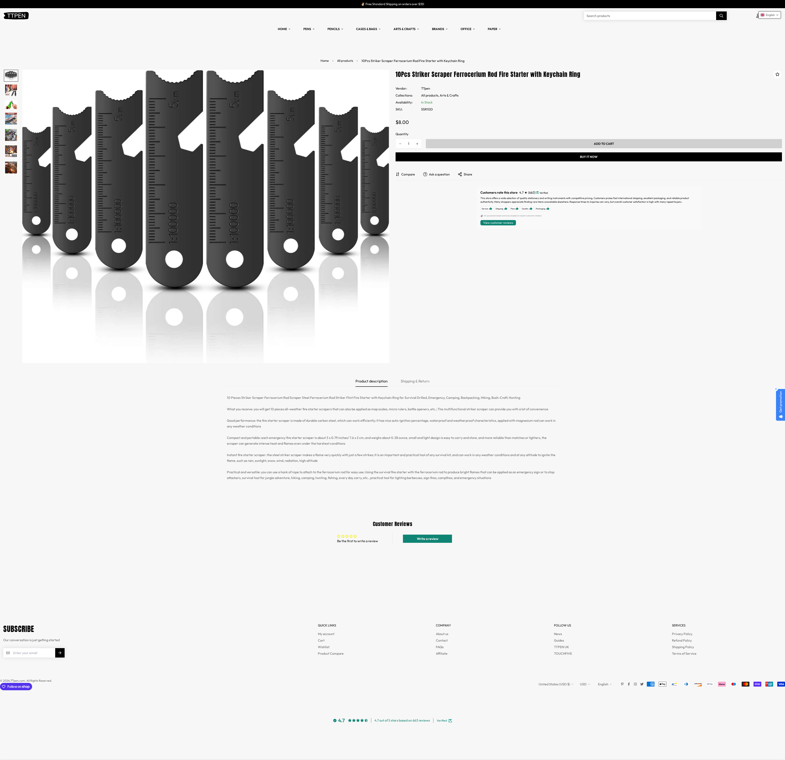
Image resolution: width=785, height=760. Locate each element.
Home (282, 29)
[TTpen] (16, 16)
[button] (770, 14)
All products (345, 61)
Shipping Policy (683, 647)
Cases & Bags (366, 29)
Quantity (402, 134)
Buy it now (589, 157)
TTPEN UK (561, 647)
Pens (307, 29)
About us (442, 634)
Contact (442, 640)
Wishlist (324, 647)
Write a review (427, 539)
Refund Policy (682, 640)
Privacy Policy (682, 634)
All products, (430, 95)
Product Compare (331, 653)
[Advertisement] (74, 596)
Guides (559, 640)
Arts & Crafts (405, 29)
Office (466, 29)
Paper (492, 29)
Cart (321, 640)
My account (326, 634)
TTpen (425, 88)
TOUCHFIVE (563, 653)
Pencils (333, 29)
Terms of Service (684, 653)
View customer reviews (498, 223)
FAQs (440, 647)
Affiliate (441, 653)
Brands (438, 29)
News (558, 634)
